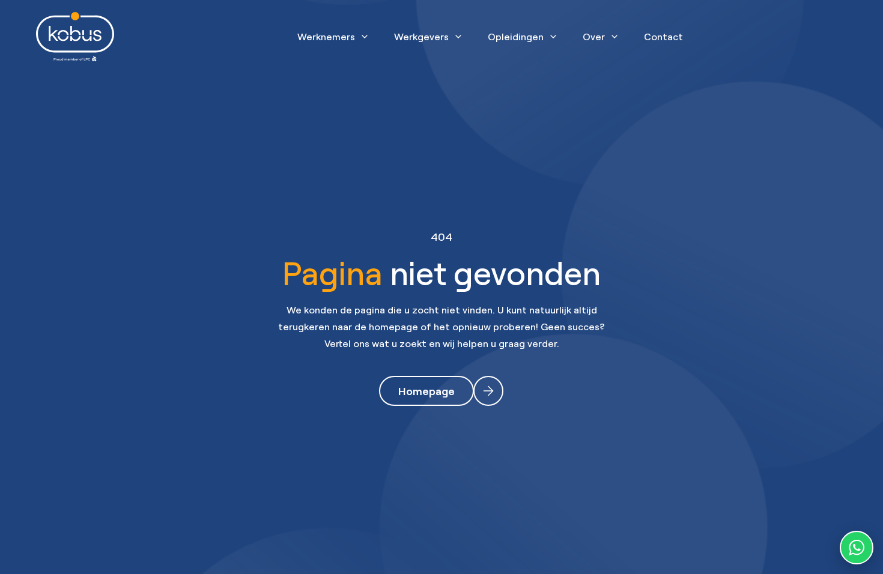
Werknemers (326, 37)
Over (594, 37)
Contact (663, 37)
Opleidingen (516, 37)
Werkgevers (421, 37)
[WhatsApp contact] (856, 547)
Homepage (426, 390)
